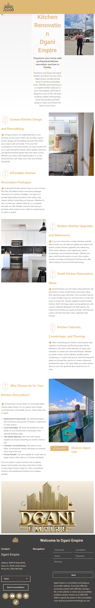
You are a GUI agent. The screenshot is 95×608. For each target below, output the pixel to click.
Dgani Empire (59, 583)
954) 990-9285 (17, 569)
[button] (15, 579)
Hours (6, 579)
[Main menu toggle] (90, 7)
